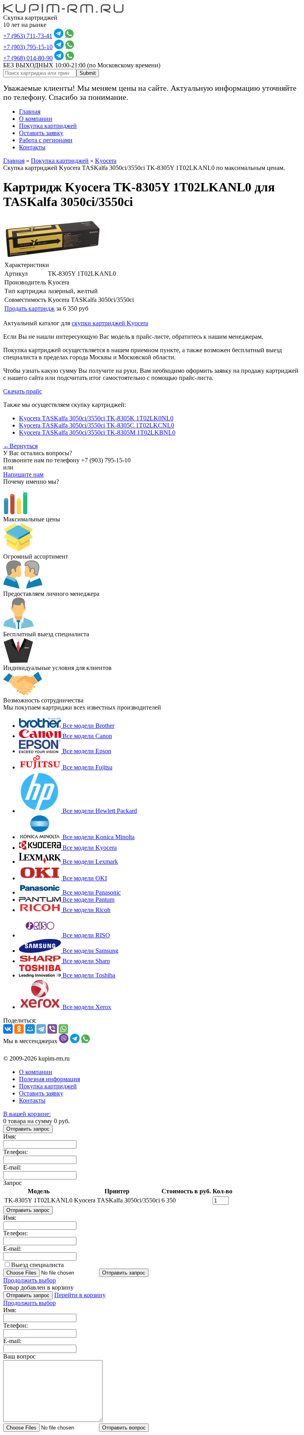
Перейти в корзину (80, 1295)
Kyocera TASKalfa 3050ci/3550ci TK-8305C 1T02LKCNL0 (96, 425)
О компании (35, 118)
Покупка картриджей (48, 125)
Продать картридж (29, 308)
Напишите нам (23, 474)
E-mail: (12, 1167)
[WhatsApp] (63, 1029)
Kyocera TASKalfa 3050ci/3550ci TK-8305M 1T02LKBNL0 (97, 432)
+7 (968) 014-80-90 (28, 58)
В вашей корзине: (27, 1114)
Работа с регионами (45, 140)
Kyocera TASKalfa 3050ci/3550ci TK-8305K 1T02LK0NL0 (96, 418)
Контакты (32, 147)
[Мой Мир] (30, 1029)
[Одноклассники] (19, 1029)
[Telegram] (41, 1029)
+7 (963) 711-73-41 (27, 35)
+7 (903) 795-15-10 (28, 47)
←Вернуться (20, 446)
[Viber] (52, 1029)
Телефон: (15, 1152)
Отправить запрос (27, 1129)
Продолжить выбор (29, 1280)
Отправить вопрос (124, 1428)
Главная (29, 111)
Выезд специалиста (37, 1264)
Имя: (9, 1136)
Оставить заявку (41, 133)
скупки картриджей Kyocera (110, 323)
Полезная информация (49, 1079)
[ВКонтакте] (8, 1029)
